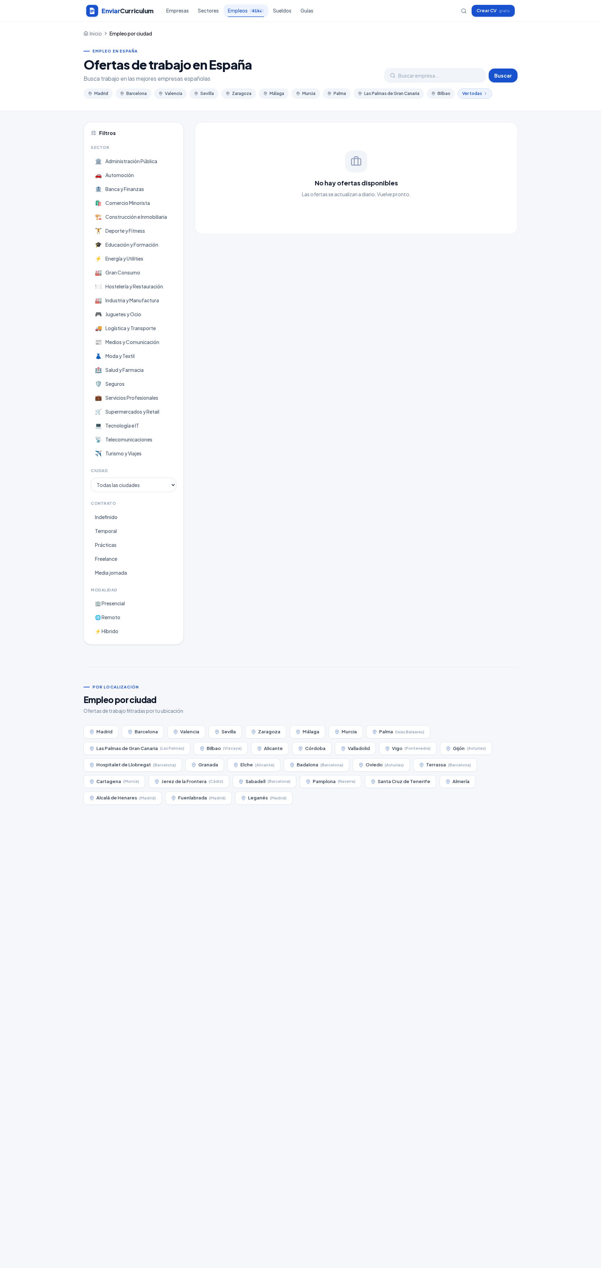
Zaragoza (241, 93)
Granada (208, 764)
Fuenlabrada (202, 797)
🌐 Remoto (107, 617)
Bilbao (444, 93)
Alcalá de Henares (126, 797)
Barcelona (136, 93)
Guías (306, 11)
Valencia (173, 93)
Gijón (469, 748)
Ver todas (472, 93)
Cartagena (117, 781)
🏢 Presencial (110, 603)
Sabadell (268, 781)
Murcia (308, 93)
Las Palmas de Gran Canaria (391, 93)
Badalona (320, 764)
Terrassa (448, 764)
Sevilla (207, 93)
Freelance (106, 559)
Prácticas (106, 545)
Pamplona (334, 781)
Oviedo (385, 764)
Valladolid (359, 748)
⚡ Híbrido (106, 631)
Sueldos (282, 11)
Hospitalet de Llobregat (136, 764)
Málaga (277, 93)
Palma (340, 93)
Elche (257, 764)
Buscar (503, 75)
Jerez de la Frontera (192, 781)
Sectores (208, 11)
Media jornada (111, 572)
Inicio (96, 33)
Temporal (106, 531)
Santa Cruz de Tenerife (404, 781)
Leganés (267, 797)
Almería (461, 781)
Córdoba (315, 748)
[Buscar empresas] (464, 11)
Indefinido (106, 517)
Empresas (177, 11)
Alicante (273, 748)
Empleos (245, 11)
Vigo (411, 748)
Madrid (101, 93)
